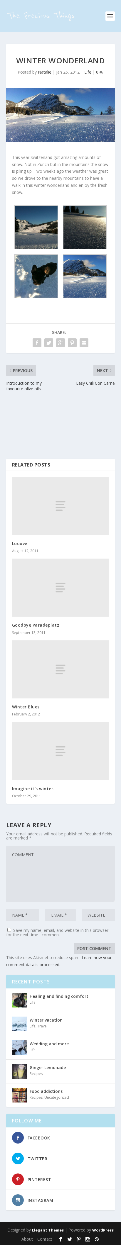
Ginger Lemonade (48, 1067)
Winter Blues (26, 707)
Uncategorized (56, 1097)
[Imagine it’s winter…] (60, 751)
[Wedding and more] (19, 1047)
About (27, 1239)
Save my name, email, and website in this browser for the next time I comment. (57, 932)
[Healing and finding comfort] (19, 1000)
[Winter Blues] (60, 669)
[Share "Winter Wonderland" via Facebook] (37, 343)
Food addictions (46, 1091)
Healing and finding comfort (59, 996)
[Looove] (60, 506)
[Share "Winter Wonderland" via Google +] (60, 343)
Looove (19, 543)
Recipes (36, 1073)
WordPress (103, 1230)
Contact (44, 1239)
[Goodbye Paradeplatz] (60, 588)
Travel (42, 1026)
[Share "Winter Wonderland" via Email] (84, 343)
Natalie (44, 72)
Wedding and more (49, 1043)
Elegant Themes (48, 1230)
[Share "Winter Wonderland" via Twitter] (49, 343)
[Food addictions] (19, 1095)
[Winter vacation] (19, 1024)
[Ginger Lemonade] (19, 1071)
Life (87, 72)
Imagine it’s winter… (34, 788)
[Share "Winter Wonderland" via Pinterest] (72, 343)
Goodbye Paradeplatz (36, 625)
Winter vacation (46, 1020)
